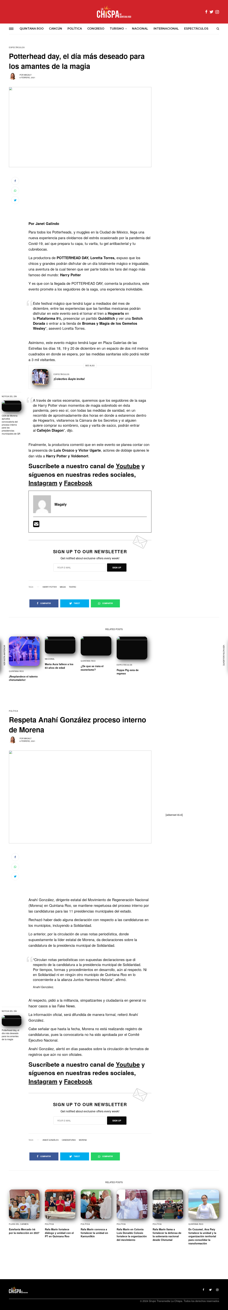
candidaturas (69, 1140)
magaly (28, 75)
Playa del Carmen (18, 1224)
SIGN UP (116, 567)
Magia (63, 587)
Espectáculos (17, 47)
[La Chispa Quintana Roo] (114, 11)
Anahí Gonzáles (51, 1140)
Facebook (78, 482)
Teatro (72, 587)
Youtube (128, 465)
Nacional (50, 659)
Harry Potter (50, 587)
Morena (83, 1140)
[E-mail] (36, 525)
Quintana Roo (16, 671)
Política (13, 711)
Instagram (42, 482)
